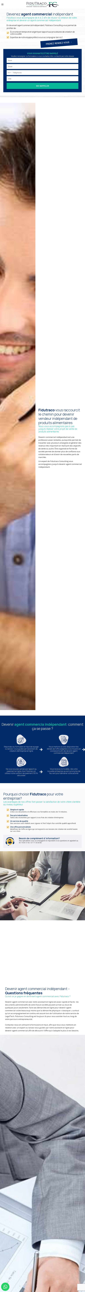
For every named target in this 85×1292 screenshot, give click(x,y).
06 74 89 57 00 (24, 843)
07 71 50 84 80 (36, 843)
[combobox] (9, 72)
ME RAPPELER (42, 86)
